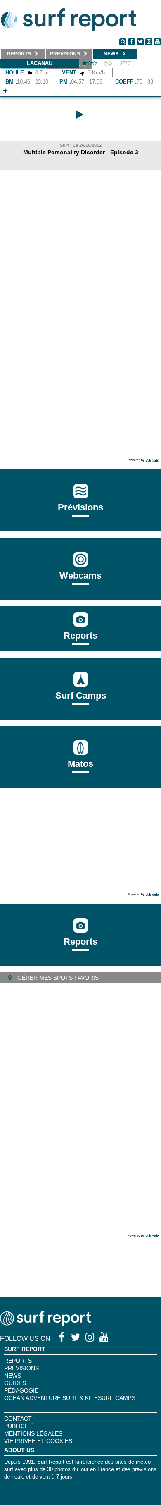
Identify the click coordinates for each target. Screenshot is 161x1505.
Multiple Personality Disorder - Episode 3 (80, 152)
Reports (80, 635)
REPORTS (18, 1360)
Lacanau (39, 63)
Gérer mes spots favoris (57, 977)
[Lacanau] (5, 91)
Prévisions (21, 1368)
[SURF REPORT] (45, 1323)
